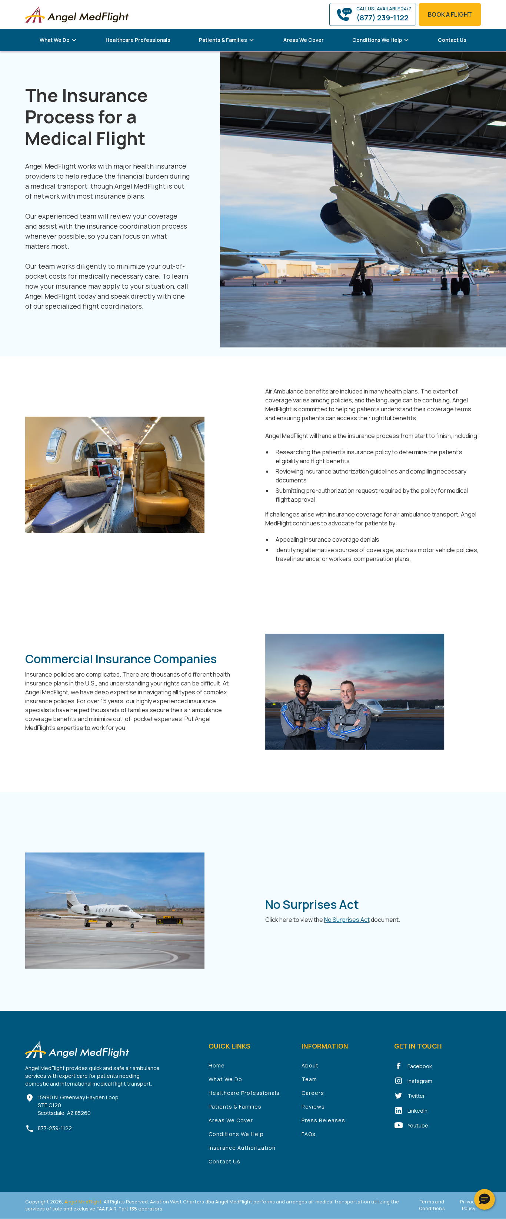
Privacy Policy (468, 1205)
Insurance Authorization (242, 1147)
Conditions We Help (236, 1133)
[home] (77, 14)
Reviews (313, 1106)
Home (217, 1065)
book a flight (450, 14)
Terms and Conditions (432, 1205)
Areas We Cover (303, 39)
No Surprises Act (347, 920)
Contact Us (452, 39)
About (310, 1065)
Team (309, 1079)
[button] (58, 40)
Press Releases (323, 1120)
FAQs (309, 1133)
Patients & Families (235, 1106)
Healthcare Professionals (138, 39)
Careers (313, 1092)
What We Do (225, 1079)
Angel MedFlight (82, 1201)
